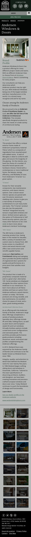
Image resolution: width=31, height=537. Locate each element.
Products (5, 21)
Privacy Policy (21, 531)
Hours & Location (8, 531)
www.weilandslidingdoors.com (13, 400)
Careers (5, 533)
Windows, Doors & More (5, 5)
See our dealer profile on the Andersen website (13, 396)
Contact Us (21, 2)
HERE (4, 224)
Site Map (12, 533)
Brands (13, 21)
